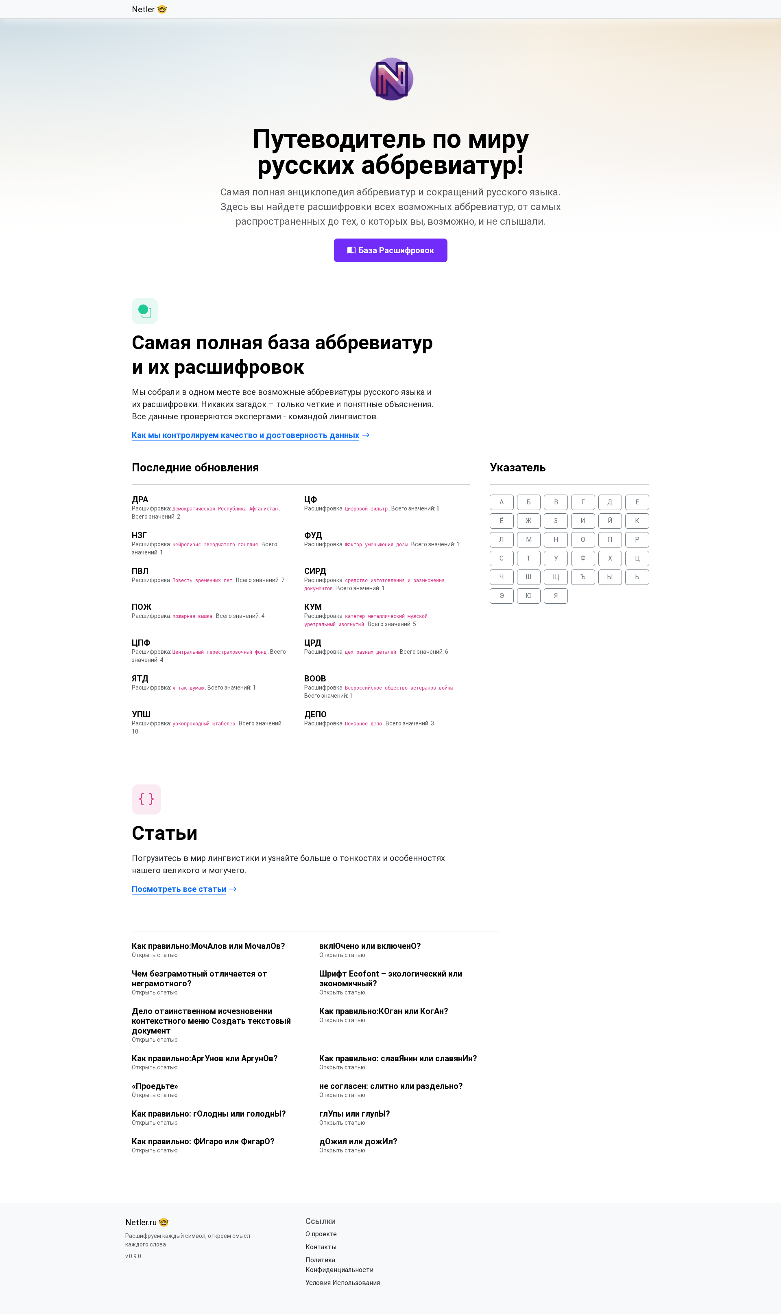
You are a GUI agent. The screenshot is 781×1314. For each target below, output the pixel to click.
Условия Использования (342, 1283)
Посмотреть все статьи (179, 889)
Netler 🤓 (149, 9)
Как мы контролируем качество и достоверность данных (245, 435)
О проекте (321, 1234)
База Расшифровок (396, 250)
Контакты (321, 1247)
